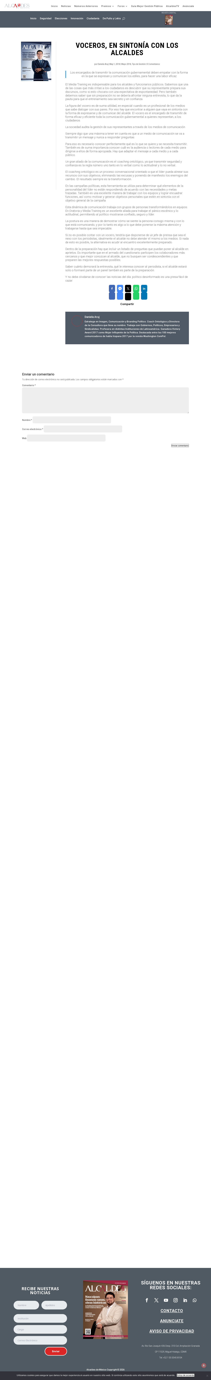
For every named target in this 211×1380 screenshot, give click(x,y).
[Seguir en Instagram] (175, 1300)
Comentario (29, 385)
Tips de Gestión (139, 64)
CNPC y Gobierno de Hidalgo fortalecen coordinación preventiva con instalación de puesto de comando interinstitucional (94, 590)
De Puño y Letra (112, 18)
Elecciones (61, 18)
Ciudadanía (93, 18)
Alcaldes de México (96, 1369)
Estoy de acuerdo (185, 1375)
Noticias (66, 6)
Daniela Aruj (103, 64)
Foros (121, 6)
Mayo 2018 (126, 64)
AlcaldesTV (172, 6)
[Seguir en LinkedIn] (185, 1300)
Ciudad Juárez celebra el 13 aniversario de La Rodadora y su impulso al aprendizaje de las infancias (82, 849)
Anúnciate (188, 6)
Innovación (77, 18)
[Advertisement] (36, 135)
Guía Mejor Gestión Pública (147, 6)
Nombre (27, 420)
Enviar (56, 1351)
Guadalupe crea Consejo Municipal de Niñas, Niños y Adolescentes (63, 719)
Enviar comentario (180, 445)
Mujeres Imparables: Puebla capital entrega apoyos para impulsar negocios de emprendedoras (79, 978)
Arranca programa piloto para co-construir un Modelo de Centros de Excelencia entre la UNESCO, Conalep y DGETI (90, 1236)
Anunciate (172, 1321)
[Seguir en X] (156, 1300)
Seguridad (45, 18)
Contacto (172, 1310)
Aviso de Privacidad (172, 1331)
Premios (106, 6)
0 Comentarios (153, 64)
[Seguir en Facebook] (147, 1300)
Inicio (54, 6)
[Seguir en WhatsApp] (194, 1300)
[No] (207, 1375)
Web (24, 438)
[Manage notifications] (203, 1365)
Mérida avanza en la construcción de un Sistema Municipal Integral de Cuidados (71, 1107)
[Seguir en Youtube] (166, 1300)
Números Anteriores (86, 6)
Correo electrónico (32, 429)
